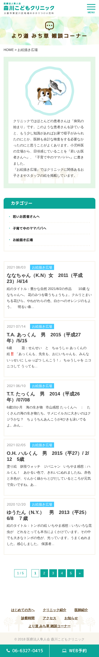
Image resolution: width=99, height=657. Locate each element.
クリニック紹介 (54, 610)
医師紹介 (81, 610)
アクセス (49, 618)
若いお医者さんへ (26, 216)
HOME (9, 50)
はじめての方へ (23, 610)
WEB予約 (77, 651)
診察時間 (28, 618)
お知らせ (71, 618)
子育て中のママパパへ (29, 228)
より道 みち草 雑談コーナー (49, 626)
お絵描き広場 (23, 240)
